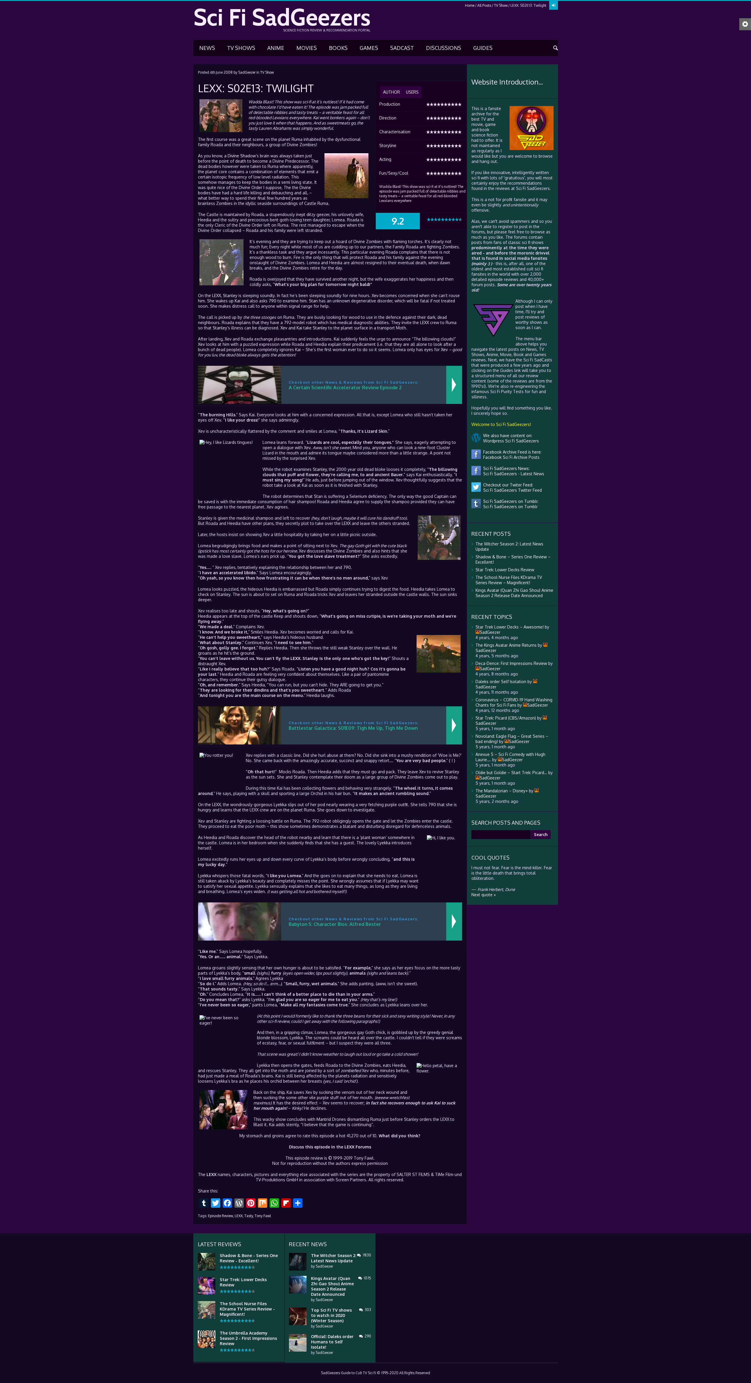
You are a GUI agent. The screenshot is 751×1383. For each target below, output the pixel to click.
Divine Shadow (242, 155)
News (207, 48)
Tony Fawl (263, 1216)
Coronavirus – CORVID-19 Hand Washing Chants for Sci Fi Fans (514, 702)
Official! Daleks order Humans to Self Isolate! (332, 1342)
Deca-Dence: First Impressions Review (511, 663)
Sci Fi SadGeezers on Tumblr (509, 506)
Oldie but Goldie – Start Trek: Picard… (511, 772)
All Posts (484, 5)
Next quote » (483, 894)
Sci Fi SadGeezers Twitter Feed (511, 490)
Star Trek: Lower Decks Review (505, 569)
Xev (375, 295)
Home (469, 5)
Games (369, 48)
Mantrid (324, 1119)
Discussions (443, 48)
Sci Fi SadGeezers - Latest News (512, 473)
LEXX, (239, 1216)
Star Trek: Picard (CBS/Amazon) (506, 717)
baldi (365, 284)
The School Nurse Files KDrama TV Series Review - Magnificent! (247, 1309)
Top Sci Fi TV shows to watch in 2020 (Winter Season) (331, 1315)
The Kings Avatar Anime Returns (506, 645)
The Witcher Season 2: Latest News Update (333, 1258)
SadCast (402, 48)
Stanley (230, 295)
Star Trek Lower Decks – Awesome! (510, 626)
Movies (306, 48)
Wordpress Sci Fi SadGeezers (510, 440)
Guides (483, 48)
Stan (313, 300)
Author (391, 92)
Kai (316, 117)
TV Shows (241, 48)
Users (412, 92)
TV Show (501, 5)
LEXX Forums (357, 1146)
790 (272, 300)
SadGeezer (247, 72)
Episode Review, (221, 1216)
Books (338, 48)
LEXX (216, 295)
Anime (275, 48)
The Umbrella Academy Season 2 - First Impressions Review (248, 1338)
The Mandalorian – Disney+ (502, 790)
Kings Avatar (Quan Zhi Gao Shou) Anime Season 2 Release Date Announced (514, 593)
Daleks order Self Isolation (501, 681)
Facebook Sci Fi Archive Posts (510, 457)
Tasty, (249, 1216)
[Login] (553, 5)
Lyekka (280, 804)
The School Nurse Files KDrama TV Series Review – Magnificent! (509, 580)
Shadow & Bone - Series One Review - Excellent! (249, 1258)
